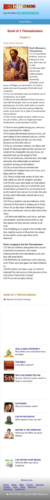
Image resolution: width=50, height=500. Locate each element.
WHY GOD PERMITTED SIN (27, 375)
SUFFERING (21, 403)
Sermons (40, 485)
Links (15, 487)
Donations (7, 489)
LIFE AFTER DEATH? (25, 417)
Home (6, 485)
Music (14, 485)
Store (22, 487)
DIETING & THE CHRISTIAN (28, 430)
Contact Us (20, 489)
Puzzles (6, 487)
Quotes (30, 485)
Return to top (26, 480)
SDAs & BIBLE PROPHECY (27, 349)
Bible (21, 485)
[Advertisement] (25, 391)
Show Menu (25, 22)
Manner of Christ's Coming (18, 299)
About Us (32, 487)
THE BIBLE (20, 362)
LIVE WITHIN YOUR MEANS (28, 460)
